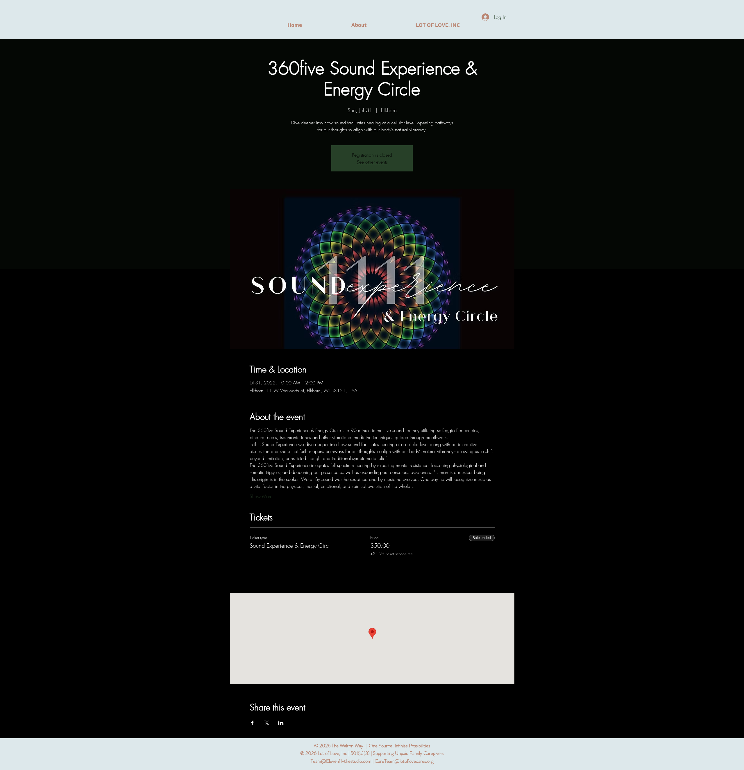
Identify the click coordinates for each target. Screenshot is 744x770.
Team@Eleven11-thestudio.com (341, 761)
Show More (261, 496)
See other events (372, 162)
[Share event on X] (266, 723)
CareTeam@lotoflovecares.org (404, 761)
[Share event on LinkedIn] (281, 723)
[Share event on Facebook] (252, 723)
